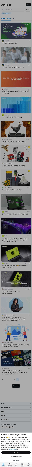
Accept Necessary (16, 456)
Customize (16, 460)
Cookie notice (13, 449)
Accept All (16, 452)
